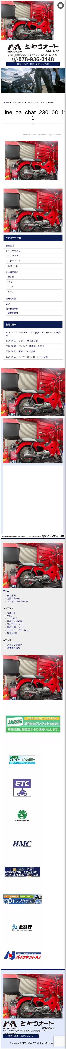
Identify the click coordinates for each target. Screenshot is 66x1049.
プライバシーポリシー (17, 601)
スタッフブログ (13, 251)
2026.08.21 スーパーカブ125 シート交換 (27, 357)
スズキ (11, 286)
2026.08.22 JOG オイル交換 (21, 351)
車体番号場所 (12, 272)
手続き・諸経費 (14, 621)
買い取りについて (15, 624)
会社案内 (11, 595)
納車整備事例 (12, 308)
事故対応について (15, 627)
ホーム (6, 591)
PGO (10, 282)
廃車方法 (10, 246)
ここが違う (12, 618)
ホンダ (11, 277)
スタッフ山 (13, 266)
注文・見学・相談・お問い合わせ (33, 64)
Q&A (8, 304)
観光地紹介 (11, 298)
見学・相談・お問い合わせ (20, 1036)
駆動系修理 (13, 313)
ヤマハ (11, 292)
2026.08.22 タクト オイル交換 (22, 341)
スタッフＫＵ (14, 255)
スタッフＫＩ (14, 261)
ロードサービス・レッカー (20, 630)
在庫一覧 (11, 613)
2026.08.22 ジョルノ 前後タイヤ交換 (25, 346)
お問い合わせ (13, 598)
